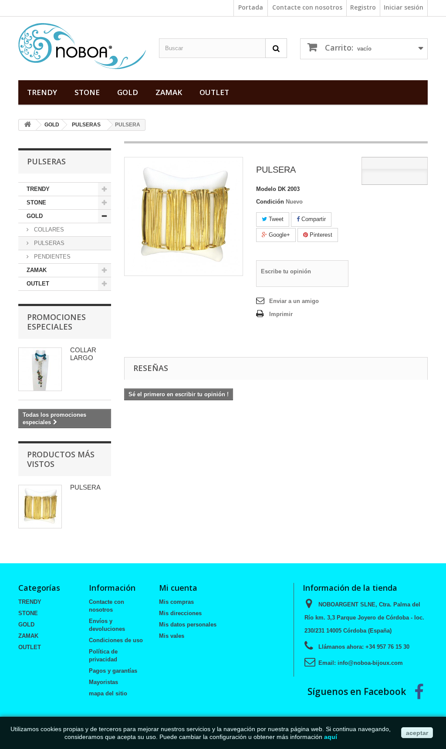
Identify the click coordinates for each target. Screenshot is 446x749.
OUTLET (214, 92)
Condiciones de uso (116, 640)
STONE (87, 92)
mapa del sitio (108, 693)
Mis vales (171, 636)
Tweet (275, 219)
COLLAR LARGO (83, 353)
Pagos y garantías (113, 670)
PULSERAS (86, 125)
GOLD (127, 92)
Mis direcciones (180, 613)
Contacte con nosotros (307, 7)
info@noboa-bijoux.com (370, 663)
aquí (330, 736)
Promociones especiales (56, 322)
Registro (363, 7)
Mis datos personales (187, 624)
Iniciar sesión (403, 7)
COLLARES (48, 229)
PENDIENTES (51, 256)
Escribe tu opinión (286, 271)
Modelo (266, 189)
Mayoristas (103, 682)
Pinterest (320, 235)
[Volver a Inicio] (27, 124)
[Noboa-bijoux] (82, 46)
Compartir (313, 219)
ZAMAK (168, 92)
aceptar (417, 732)
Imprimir (281, 314)
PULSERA (85, 487)
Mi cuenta (178, 587)
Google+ (278, 235)
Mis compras (176, 602)
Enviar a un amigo (294, 301)
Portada (250, 7)
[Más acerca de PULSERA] (40, 506)
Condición (270, 201)
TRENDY (42, 92)
